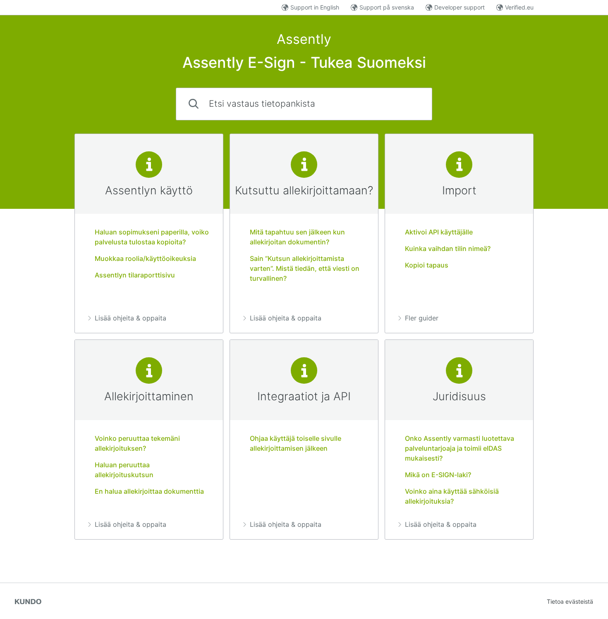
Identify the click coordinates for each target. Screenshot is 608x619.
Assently (304, 39)
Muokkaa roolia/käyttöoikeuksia (145, 258)
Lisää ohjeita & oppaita (130, 318)
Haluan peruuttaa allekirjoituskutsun (124, 470)
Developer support (459, 7)
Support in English (314, 7)
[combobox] (304, 104)
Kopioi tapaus (426, 265)
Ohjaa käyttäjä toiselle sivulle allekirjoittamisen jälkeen (295, 443)
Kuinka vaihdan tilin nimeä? (448, 248)
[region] (149, 233)
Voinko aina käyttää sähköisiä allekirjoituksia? (452, 496)
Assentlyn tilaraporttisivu (135, 275)
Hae (412, 103)
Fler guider (421, 318)
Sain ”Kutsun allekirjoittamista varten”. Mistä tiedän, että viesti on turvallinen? (304, 268)
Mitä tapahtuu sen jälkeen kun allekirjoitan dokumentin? (297, 237)
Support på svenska (386, 7)
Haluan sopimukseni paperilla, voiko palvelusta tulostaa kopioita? (152, 237)
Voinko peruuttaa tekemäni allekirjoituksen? (137, 443)
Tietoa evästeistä (570, 601)
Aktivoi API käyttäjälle (439, 232)
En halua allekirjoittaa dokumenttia (149, 491)
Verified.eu (519, 7)
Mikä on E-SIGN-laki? (438, 475)
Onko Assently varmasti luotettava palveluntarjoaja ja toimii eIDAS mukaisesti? (459, 448)
